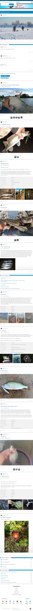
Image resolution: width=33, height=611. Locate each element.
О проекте (16, 588)
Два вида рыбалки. (5, 559)
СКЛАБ (3, 403)
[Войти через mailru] (4, 78)
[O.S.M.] (1, 82)
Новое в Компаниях (5, 275)
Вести (1, 165)
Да (11, 4)
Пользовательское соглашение (16, 594)
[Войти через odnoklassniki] (3, 78)
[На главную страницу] (16, 2)
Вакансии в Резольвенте (30, 603)
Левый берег (4, 566)
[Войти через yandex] (6, 78)
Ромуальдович (4, 14)
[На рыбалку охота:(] (8, 28)
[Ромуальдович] (1, 15)
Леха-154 (3, 121)
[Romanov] (1, 244)
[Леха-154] (1, 122)
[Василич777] (1, 47)
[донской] (1, 515)
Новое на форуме (4, 570)
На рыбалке (2, 86)
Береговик (3, 368)
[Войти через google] (8, 78)
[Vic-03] (1, 161)
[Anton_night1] (1, 474)
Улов (1, 372)
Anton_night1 (4, 473)
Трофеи (2, 209)
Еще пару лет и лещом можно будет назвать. (9, 564)
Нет (5, 4)
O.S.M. (3, 82)
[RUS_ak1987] (1, 292)
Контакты (16, 590)
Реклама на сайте (16, 591)
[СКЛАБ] (1, 404)
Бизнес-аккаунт (16, 593)
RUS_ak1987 (4, 291)
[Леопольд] (1, 205)
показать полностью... (4, 175)
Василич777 (4, 46)
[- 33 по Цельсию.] (24, 28)
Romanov (3, 244)
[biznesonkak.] (1, 434)
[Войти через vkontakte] (1, 78)
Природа (2, 519)
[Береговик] (1, 368)
